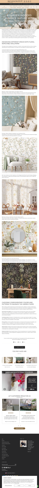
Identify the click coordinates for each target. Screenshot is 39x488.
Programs (19, 7)
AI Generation (26, 6)
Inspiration (15, 6)
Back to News (20, 347)
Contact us (3, 445)
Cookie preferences (4, 470)
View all (19, 353)
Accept (19, 485)
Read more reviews (19, 428)
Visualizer (20, 6)
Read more (29, 451)
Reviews (27, 7)
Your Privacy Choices (5, 454)
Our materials (4, 448)
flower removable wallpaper (6, 35)
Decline (29, 485)
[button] (34, 7)
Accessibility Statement (5, 455)
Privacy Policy (4, 451)
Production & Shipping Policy (6, 443)
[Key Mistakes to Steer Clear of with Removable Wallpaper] (31, 360)
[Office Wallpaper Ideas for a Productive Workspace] (19, 360)
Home (18, 11)
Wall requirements (4, 449)
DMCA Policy (4, 457)
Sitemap (3, 458)
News (20, 11)
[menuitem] (10, 6)
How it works (13, 7)
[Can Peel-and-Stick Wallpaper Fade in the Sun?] (7, 360)
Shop (11, 6)
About (23, 7)
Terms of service (4, 452)
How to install (4, 446)
